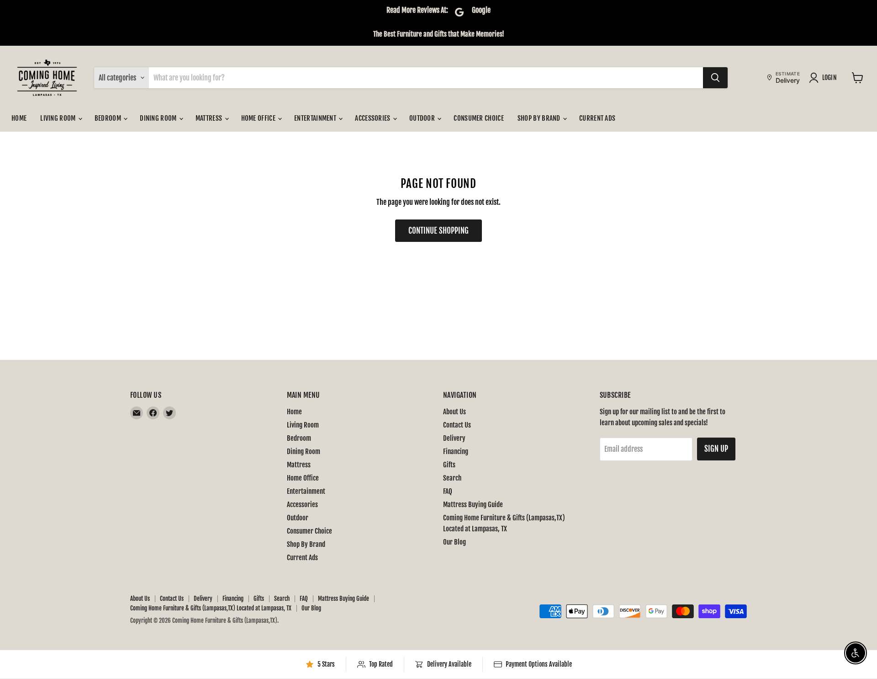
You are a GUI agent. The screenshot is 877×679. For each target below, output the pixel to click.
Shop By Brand (540, 118)
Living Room (58, 118)
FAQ (447, 491)
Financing (455, 451)
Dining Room (159, 118)
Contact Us (457, 425)
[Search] (715, 77)
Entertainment (316, 118)
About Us (454, 411)
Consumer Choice (479, 118)
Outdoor (422, 118)
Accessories (373, 118)
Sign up (716, 449)
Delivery (454, 438)
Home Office (259, 118)
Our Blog (454, 542)
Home (18, 118)
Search (452, 478)
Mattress (209, 118)
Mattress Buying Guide (473, 504)
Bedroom (108, 118)
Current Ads (597, 118)
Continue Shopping (438, 230)
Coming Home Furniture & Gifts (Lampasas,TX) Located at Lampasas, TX (210, 608)
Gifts (449, 464)
